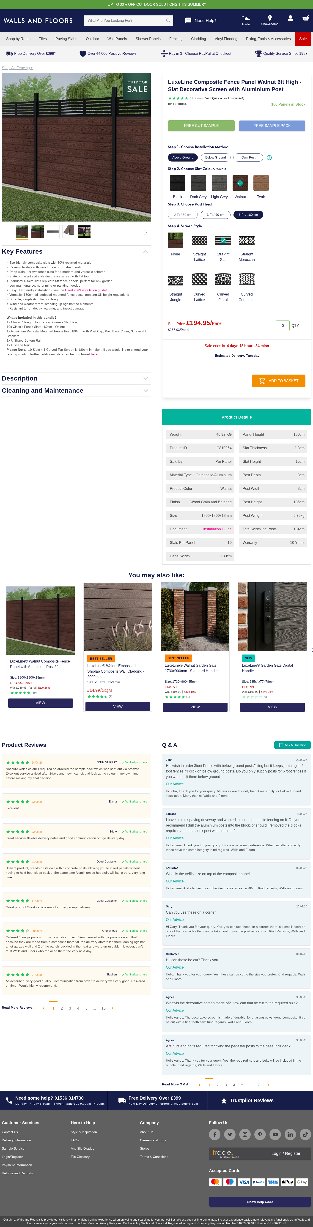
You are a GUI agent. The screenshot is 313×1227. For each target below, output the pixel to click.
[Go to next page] (112, 1008)
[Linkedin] (290, 1134)
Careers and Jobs (153, 1140)
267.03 (178, 329)
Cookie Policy (131, 1223)
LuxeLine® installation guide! (86, 290)
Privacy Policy (108, 1223)
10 (104, 1008)
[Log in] (290, 18)
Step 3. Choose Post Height (191, 204)
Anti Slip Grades (82, 1148)
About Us (146, 1132)
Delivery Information (16, 1140)
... (94, 1008)
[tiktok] (305, 1134)
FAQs (75, 1140)
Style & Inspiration (84, 1132)
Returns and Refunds (17, 1173)
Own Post (248, 157)
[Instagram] (245, 1134)
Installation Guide (217, 529)
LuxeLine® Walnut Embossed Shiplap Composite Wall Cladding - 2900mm (115, 671)
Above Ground (182, 157)
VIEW (40, 703)
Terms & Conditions (154, 1157)
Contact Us (10, 1132)
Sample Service (13, 1148)
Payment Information (17, 1165)
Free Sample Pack (272, 126)
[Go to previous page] (43, 1008)
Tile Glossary (80, 1157)
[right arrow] (146, 232)
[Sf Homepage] (38, 20)
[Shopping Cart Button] (305, 18)
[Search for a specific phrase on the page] (168, 20)
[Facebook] (214, 1134)
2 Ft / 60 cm (183, 214)
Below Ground (215, 157)
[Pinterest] (260, 1134)
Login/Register (12, 1157)
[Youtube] (275, 1134)
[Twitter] (230, 1134)
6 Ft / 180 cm (248, 214)
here (94, 354)
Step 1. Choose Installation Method (198, 147)
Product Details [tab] (237, 417)
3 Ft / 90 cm (215, 214)
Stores (144, 1148)
